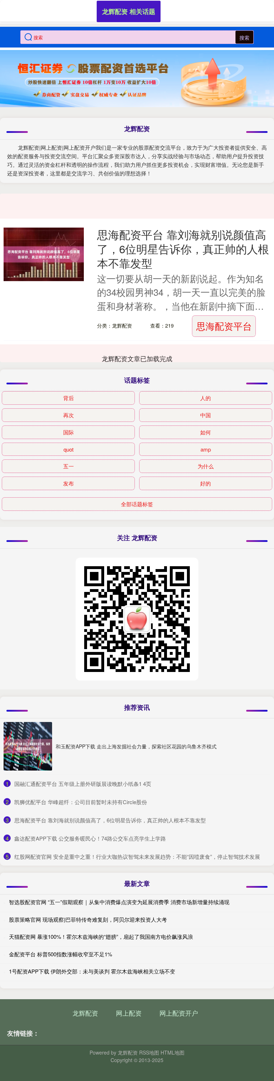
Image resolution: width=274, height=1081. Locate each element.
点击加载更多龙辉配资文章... (137, 358)
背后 (68, 398)
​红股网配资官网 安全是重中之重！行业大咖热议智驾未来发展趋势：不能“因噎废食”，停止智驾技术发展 (137, 856)
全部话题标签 (137, 504)
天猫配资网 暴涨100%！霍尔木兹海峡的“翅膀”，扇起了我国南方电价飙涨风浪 (101, 936)
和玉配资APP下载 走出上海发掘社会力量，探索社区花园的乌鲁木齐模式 (136, 746)
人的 (205, 398)
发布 (68, 483)
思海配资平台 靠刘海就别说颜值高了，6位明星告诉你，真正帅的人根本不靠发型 (183, 248)
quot (68, 449)
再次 (68, 415)
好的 (205, 483)
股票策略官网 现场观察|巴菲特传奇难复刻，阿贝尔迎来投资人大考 (88, 919)
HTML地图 (172, 1052)
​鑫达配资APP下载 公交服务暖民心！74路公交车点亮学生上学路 (90, 838)
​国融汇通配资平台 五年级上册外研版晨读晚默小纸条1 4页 (82, 783)
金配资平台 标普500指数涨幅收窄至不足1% (60, 954)
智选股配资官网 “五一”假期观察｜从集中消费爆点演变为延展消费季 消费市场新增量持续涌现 (119, 902)
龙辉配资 (85, 1012)
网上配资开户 (178, 1012)
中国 (205, 415)
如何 (205, 432)
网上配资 (129, 1012)
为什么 (206, 466)
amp (206, 449)
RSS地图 (149, 1052)
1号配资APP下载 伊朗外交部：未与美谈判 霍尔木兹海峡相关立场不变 (92, 971)
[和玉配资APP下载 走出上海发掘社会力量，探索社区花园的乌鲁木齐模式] (28, 746)
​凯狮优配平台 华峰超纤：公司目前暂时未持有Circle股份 (80, 802)
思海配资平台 (224, 325)
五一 (68, 466)
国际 (68, 432)
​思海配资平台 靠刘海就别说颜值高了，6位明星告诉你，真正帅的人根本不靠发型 (110, 820)
